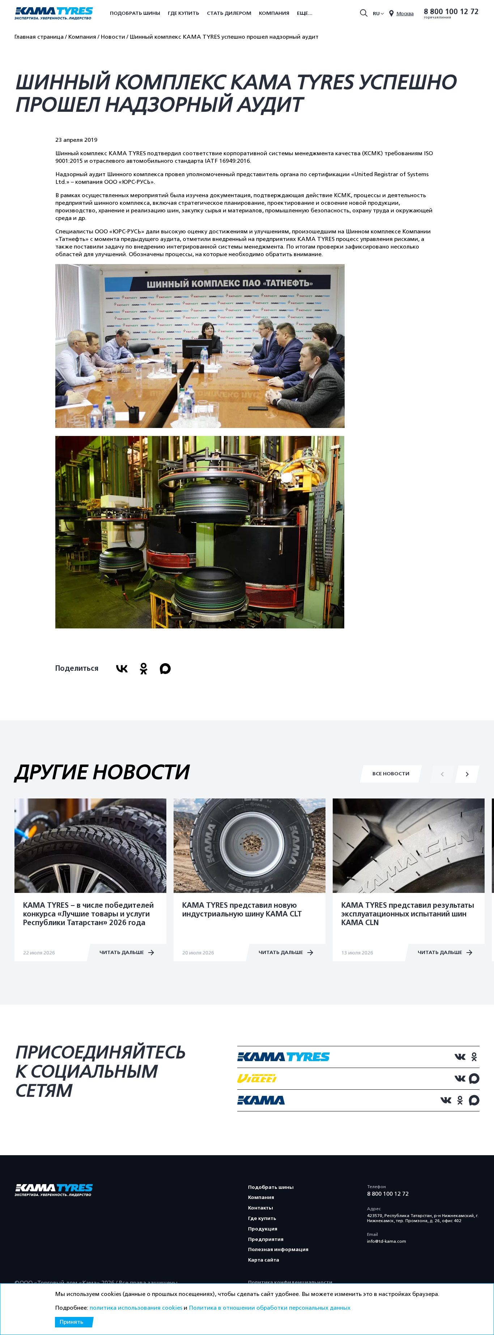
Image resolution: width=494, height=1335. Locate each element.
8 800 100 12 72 (451, 12)
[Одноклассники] (143, 668)
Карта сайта (263, 1260)
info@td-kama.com (386, 1241)
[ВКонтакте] (122, 668)
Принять (71, 1322)
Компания (274, 13)
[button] (467, 774)
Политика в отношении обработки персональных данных (269, 1308)
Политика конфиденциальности (290, 1282)
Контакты (260, 1208)
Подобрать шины (135, 13)
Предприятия (266, 1239)
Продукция (262, 1229)
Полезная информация (278, 1249)
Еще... (304, 13)
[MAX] (165, 668)
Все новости (390, 774)
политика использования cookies (136, 1308)
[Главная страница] (53, 14)
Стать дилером (229, 13)
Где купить (183, 13)
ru (376, 13)
